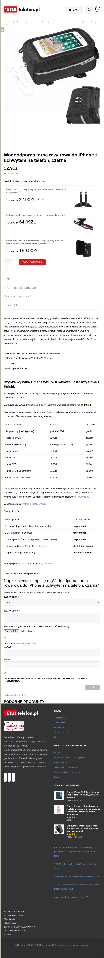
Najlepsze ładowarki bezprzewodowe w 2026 (76, 876)
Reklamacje (10, 923)
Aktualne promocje (14, 911)
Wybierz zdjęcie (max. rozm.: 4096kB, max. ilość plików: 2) (36, 626)
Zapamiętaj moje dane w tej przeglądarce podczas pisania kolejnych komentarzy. (46, 679)
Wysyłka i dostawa (13, 915)
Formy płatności (61, 762)
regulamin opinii (27, 643)
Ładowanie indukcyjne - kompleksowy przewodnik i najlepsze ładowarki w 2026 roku (74, 851)
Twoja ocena (11, 597)
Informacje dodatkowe (20, 287)
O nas (57, 753)
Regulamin (9, 919)
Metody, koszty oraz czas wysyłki (69, 757)
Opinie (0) (11, 305)
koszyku (81, 412)
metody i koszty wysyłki (34, 504)
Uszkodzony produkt (15, 931)
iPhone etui (59, 727)
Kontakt (57, 777)
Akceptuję (21, 643)
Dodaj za (26, 199)
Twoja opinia (12, 611)
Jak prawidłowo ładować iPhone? (71, 897)
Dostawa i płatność (17, 296)
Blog (56, 737)
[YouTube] (9, 774)
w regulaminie (81, 497)
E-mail (8, 659)
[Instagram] (5, 774)
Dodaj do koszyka (32, 262)
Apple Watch (59, 722)
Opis (7, 279)
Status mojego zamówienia (66, 767)
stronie (41, 546)
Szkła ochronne (61, 732)
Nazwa (8, 647)
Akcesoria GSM (61, 718)
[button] (83, 197)
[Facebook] (13, 774)
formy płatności (45, 563)
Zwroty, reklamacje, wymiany (67, 772)
